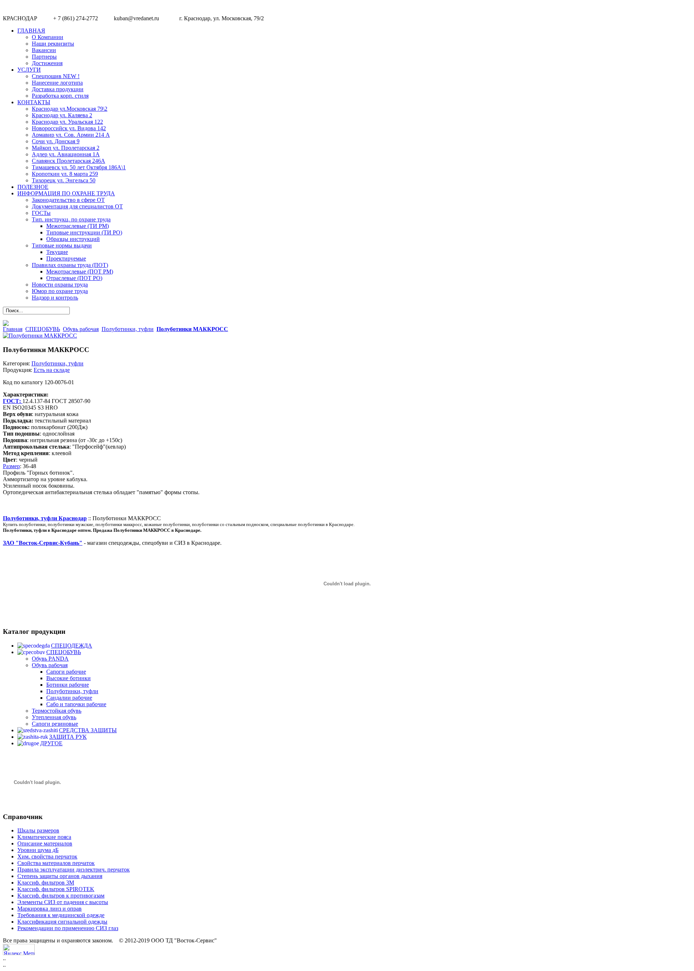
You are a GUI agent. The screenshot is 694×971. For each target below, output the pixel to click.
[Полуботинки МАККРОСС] (40, 335)
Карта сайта (675, 948)
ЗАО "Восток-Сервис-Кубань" (42, 543)
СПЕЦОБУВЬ (42, 329)
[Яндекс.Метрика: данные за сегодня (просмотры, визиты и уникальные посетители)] (19, 949)
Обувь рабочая (81, 329)
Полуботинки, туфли (128, 329)
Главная (12, 329)
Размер (11, 466)
